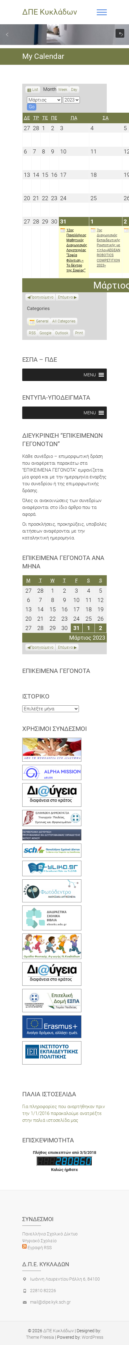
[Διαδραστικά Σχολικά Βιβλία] (51, 909)
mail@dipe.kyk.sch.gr (50, 1302)
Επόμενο (65, 297)
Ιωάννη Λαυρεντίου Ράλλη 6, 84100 (65, 1279)
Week (62, 89)
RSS (32, 333)
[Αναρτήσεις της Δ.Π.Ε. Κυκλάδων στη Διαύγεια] (51, 786)
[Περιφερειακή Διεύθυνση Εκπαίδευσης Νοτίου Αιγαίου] (51, 832)
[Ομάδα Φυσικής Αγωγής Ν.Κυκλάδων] (51, 937)
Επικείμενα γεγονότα (56, 671)
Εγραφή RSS (39, 1247)
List (35, 90)
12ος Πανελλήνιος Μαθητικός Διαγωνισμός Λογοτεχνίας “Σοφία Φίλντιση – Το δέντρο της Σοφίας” (76, 250)
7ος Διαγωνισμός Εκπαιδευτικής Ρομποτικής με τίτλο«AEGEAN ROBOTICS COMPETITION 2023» (108, 247)
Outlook (61, 333)
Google (45, 333)
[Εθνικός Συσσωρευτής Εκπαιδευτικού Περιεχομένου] (51, 883)
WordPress (92, 1337)
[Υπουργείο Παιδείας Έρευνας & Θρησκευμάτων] (51, 813)
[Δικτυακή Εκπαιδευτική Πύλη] (51, 864)
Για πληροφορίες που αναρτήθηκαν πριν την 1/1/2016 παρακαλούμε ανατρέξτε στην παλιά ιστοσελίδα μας (63, 1113)
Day (74, 89)
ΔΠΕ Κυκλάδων (49, 11)
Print (80, 333)
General (42, 321)
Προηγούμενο (42, 297)
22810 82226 (43, 1290)
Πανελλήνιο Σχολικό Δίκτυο (50, 1233)
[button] (7, 34)
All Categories (63, 321)
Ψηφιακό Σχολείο (39, 1240)
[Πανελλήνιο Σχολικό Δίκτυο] (51, 847)
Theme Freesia (40, 1337)
